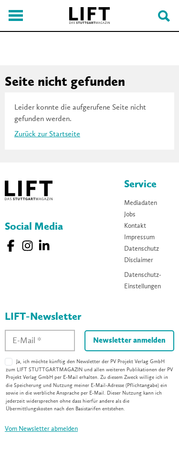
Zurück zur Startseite (47, 134)
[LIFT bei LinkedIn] (44, 246)
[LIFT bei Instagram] (27, 246)
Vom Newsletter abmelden (41, 429)
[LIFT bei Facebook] (11, 246)
